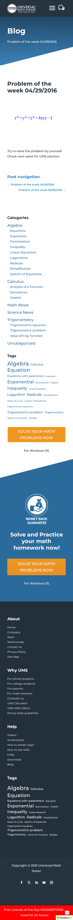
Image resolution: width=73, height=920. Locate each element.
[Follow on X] (29, 883)
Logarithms (19, 258)
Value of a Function (17, 418)
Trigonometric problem (28, 330)
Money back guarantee (22, 713)
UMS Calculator (17, 703)
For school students (20, 678)
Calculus (15, 281)
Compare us (15, 698)
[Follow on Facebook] (22, 883)
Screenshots (15, 740)
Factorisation (20, 241)
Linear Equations (23, 252)
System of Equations (26, 274)
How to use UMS (18, 749)
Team (11, 637)
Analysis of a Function (26, 287)
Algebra (14, 225)
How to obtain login (20, 745)
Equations (18, 231)
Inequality (17, 247)
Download (14, 759)
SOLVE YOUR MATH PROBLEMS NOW (36, 434)
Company (13, 632)
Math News (18, 305)
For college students (21, 683)
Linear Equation (37, 389)
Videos (11, 735)
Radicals (16, 263)
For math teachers (19, 693)
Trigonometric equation (28, 325)
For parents (15, 688)
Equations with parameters (25, 376)
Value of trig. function (26, 336)
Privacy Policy (16, 652)
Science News (20, 312)
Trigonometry (20, 319)
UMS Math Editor (18, 708)
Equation (18, 370)
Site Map (13, 656)
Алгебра (33, 418)
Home (11, 627)
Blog (10, 764)
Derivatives (18, 292)
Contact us (14, 647)
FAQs (10, 754)
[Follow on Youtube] (44, 883)
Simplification (20, 268)
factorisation (42, 382)
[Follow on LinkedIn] (36, 883)
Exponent (51, 376)
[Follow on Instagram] (51, 883)
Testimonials (15, 642)
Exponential (20, 381)
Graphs (15, 297)
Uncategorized (21, 343)
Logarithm (16, 395)
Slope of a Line (15, 401)
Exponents (18, 236)
